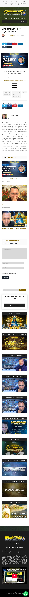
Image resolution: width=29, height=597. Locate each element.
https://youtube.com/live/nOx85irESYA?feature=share (14, 80)
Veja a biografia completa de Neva (8, 151)
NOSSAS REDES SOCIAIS (20, 18)
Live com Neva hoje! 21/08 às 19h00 (9, 178)
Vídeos (24, 92)
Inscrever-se (14, 306)
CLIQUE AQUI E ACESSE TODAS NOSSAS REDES (14, 547)
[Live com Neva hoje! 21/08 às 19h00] (14, 169)
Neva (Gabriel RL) (11, 35)
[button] (22, 21)
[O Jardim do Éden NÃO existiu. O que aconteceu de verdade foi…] (14, 193)
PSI (22, 593)
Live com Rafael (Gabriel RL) (16, 94)
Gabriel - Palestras (7, 93)
